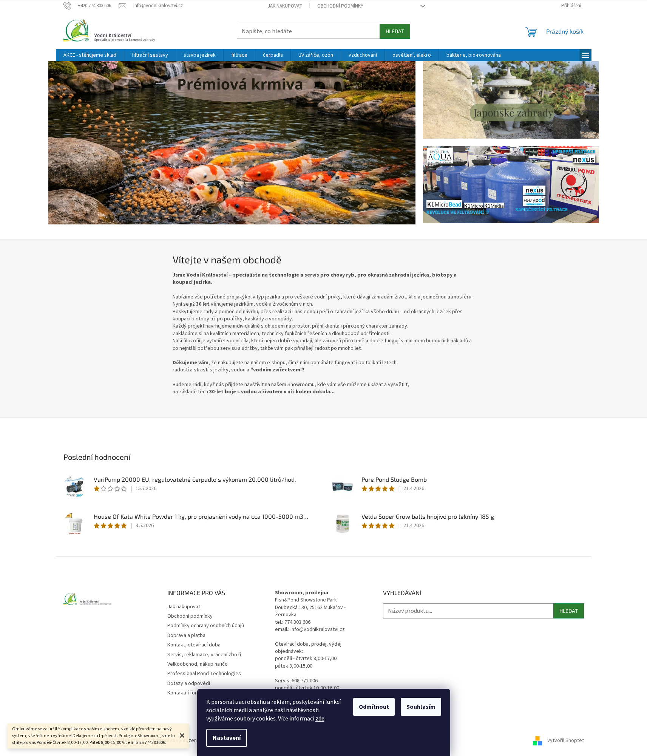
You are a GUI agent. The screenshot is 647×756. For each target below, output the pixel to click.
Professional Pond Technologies (204, 673)
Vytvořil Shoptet (565, 740)
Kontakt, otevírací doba (194, 645)
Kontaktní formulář (188, 693)
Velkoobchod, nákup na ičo (197, 664)
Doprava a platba (186, 635)
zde (319, 718)
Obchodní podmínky (340, 6)
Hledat (395, 31)
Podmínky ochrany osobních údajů (205, 625)
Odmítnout (374, 707)
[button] (75, 143)
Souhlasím (420, 707)
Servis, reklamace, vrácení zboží (204, 655)
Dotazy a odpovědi (188, 683)
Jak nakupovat (285, 6)
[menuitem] (90, 55)
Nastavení (227, 738)
